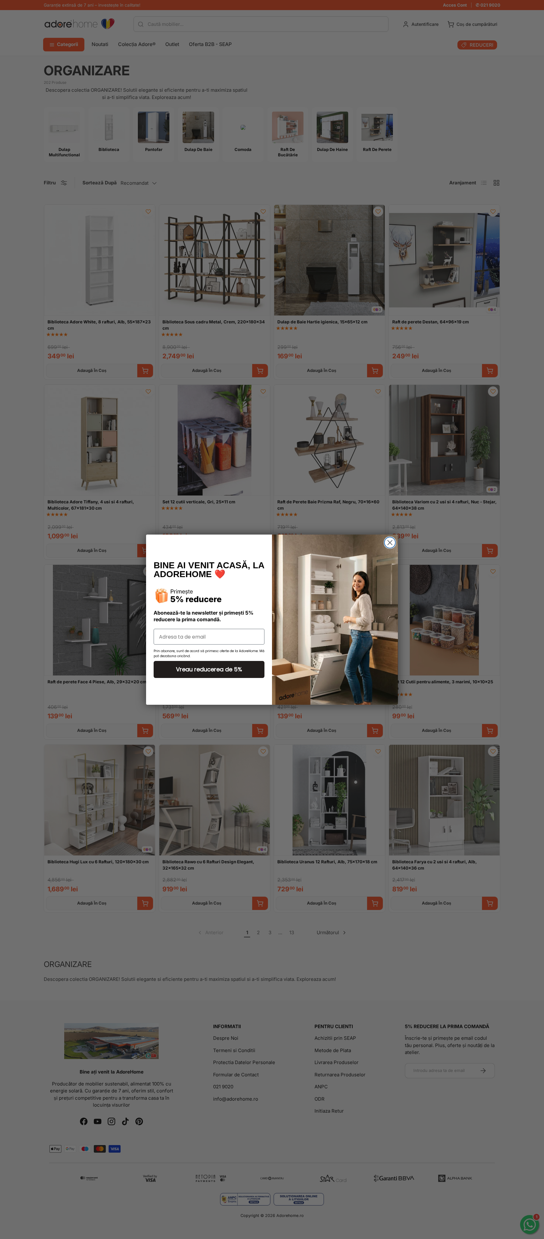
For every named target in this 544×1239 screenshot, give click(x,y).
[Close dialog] (389, 542)
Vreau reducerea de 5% (209, 669)
